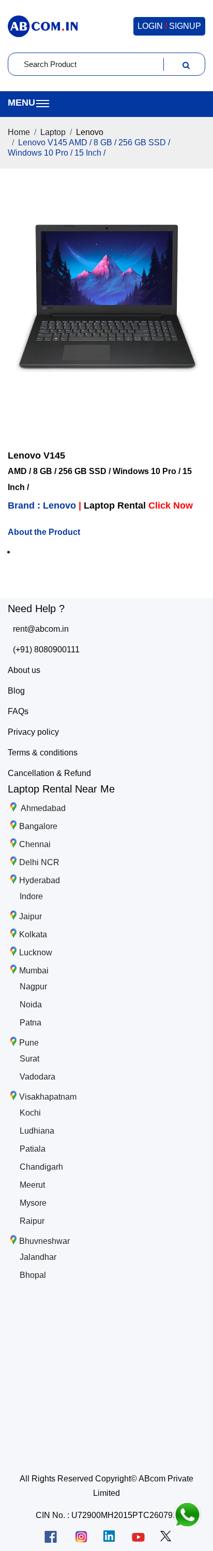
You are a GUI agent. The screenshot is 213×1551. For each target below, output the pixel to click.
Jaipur (30, 916)
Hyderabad (39, 880)
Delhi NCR (39, 862)
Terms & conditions (43, 752)
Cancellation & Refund (49, 773)
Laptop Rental (138, 505)
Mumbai (34, 970)
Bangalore (38, 826)
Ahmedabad (42, 808)
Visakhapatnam (48, 1096)
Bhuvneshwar (44, 1241)
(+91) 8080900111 (46, 649)
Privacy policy (33, 732)
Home (19, 132)
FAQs (18, 711)
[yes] (186, 64)
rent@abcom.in (41, 629)
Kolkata (33, 934)
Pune (29, 1042)
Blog (16, 690)
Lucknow (35, 952)
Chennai (35, 844)
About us (24, 670)
